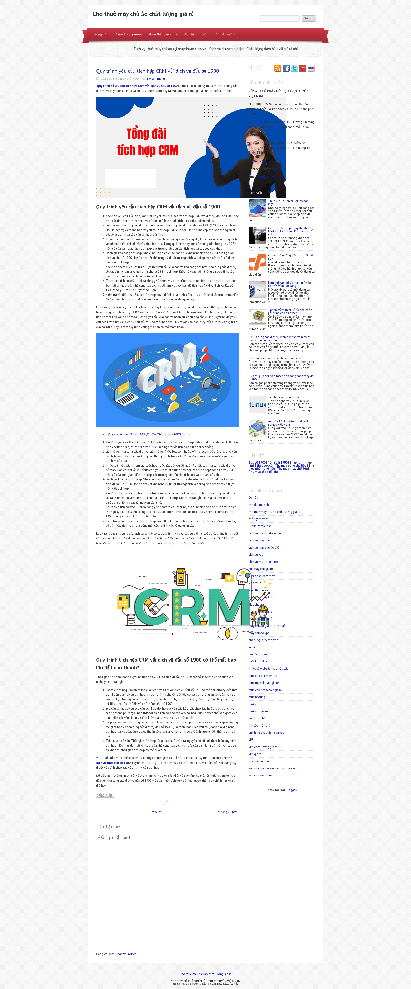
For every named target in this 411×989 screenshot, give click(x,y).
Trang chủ (100, 33)
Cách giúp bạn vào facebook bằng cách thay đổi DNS (282, 377)
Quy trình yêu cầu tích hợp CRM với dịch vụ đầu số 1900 (157, 70)
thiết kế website (259, 661)
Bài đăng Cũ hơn (227, 812)
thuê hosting (257, 697)
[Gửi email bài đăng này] (98, 795)
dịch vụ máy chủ (259, 540)
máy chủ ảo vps (259, 633)
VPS (251, 740)
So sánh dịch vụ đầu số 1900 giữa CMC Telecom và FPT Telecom (149, 434)
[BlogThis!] (102, 795)
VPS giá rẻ (255, 754)
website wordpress (261, 775)
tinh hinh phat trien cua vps (266, 733)
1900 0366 (279, 169)
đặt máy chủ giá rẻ (261, 569)
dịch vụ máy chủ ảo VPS (264, 547)
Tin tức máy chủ (196, 33)
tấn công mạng (259, 654)
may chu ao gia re (260, 612)
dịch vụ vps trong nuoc (263, 562)
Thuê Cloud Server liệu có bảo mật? (288, 202)
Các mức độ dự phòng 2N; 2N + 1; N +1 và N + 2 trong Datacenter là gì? (290, 231)
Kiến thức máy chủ (163, 33)
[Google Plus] (303, 69)
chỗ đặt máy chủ (259, 519)
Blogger (291, 790)
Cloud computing (129, 33)
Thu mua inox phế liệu (292, 469)
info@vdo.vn (266, 177)
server (253, 647)
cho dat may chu (259, 505)
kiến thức (255, 583)
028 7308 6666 (264, 161)
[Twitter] (294, 69)
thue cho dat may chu (263, 676)
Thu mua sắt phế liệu (263, 472)
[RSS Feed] (278, 69)
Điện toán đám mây (262, 576)
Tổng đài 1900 (277, 462)
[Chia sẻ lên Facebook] (111, 795)
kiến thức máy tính (261, 597)
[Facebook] (286, 69)
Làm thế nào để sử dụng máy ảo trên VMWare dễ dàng (289, 284)
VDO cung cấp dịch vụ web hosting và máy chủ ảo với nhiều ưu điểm (281, 338)
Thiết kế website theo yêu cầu (269, 669)
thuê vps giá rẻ (258, 711)
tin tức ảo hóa (226, 33)
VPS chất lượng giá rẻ (263, 747)
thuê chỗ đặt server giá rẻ (265, 690)
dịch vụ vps (256, 555)
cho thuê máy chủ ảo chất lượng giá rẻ (274, 512)
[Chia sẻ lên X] (107, 795)
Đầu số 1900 (257, 462)
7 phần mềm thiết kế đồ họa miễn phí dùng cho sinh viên (290, 311)
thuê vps (254, 704)
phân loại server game (263, 640)
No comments (156, 78)
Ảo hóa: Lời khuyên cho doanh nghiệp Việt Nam (288, 422)
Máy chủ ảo (256, 604)
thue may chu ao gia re (264, 683)
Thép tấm (296, 462)
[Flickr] (311, 69)
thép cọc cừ (265, 466)
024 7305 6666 (264, 135)
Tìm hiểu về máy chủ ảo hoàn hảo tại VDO (277, 358)
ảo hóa (253, 498)
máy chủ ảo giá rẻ (260, 619)
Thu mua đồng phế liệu (290, 466)
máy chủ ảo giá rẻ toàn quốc (267, 626)
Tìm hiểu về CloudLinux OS (286, 397)
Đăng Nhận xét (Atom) (122, 954)
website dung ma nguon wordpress (272, 768)
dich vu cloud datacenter (265, 533)
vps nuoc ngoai (259, 761)
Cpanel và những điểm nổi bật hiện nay (291, 256)
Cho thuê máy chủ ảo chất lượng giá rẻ (143, 14)
